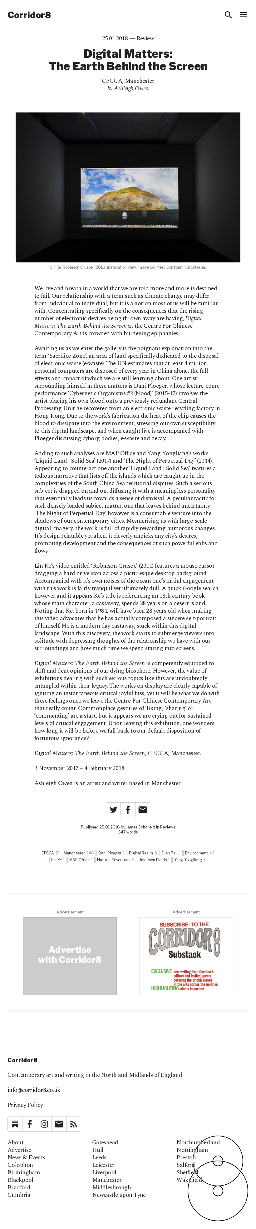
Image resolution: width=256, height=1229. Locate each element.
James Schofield (140, 827)
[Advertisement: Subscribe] (186, 956)
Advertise (19, 1150)
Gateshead (105, 1143)
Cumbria (18, 1195)
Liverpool (104, 1173)
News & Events (26, 1158)
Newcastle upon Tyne (119, 1195)
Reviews (167, 827)
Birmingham (23, 1173)
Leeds (99, 1158)
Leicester (103, 1165)
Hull (98, 1150)
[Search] (228, 14)
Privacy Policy (25, 1105)
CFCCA (112, 81)
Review (145, 38)
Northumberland (198, 1143)
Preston (186, 1158)
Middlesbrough (111, 1188)
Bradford (18, 1188)
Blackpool (20, 1180)
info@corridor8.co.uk (34, 1090)
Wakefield (189, 1180)
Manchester (139, 81)
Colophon (20, 1165)
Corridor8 (29, 15)
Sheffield (187, 1173)
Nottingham (192, 1150)
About (15, 1143)
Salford (185, 1165)
